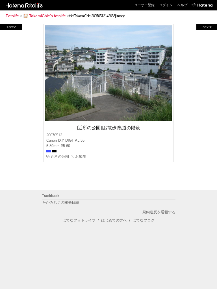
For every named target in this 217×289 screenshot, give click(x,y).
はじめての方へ (114, 220)
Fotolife (12, 16)
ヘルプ (182, 5)
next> (207, 27)
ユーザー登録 (144, 5)
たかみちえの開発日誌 (60, 202)
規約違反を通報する (158, 212)
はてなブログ (144, 220)
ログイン (166, 5)
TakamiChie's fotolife (47, 16)
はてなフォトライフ (79, 220)
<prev (11, 27)
